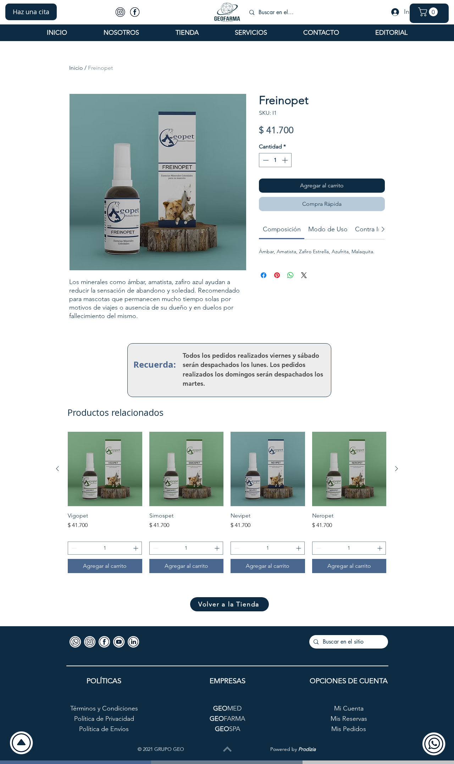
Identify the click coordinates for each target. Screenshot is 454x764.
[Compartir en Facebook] (263, 275)
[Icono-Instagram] (120, 12)
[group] (227, 502)
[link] (282, 229)
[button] (31, 12)
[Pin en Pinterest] (277, 275)
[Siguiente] (396, 468)
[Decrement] (265, 160)
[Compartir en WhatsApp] (290, 275)
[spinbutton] (275, 160)
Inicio (76, 67)
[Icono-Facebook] (135, 12)
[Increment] (285, 160)
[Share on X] (304, 275)
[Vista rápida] (105, 469)
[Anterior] (57, 468)
